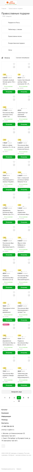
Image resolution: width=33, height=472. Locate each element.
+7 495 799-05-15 (7, 426)
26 (19, 401)
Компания (5, 413)
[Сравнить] (14, 67)
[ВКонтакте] (3, 446)
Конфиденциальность (8, 469)
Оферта (18, 469)
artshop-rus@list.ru (7, 430)
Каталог (4, 410)
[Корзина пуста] (30, 3)
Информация (6, 416)
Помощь (4, 420)
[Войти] (26, 3)
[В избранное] (14, 64)
